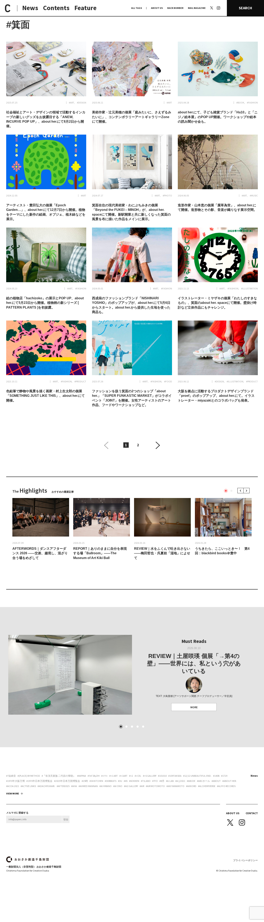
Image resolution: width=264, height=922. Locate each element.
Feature (85, 8)
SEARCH (245, 8)
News (30, 8)
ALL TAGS (136, 7)
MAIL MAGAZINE (197, 7)
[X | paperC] (211, 7)
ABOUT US (157, 7)
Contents (56, 8)
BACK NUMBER (175, 7)
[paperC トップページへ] (7, 8)
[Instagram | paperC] (218, 2)
